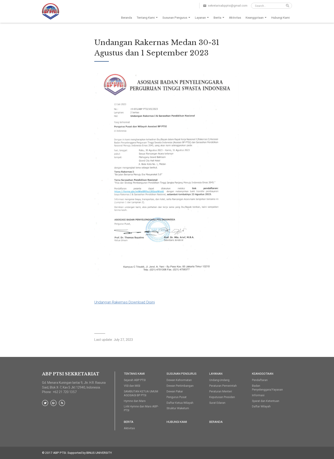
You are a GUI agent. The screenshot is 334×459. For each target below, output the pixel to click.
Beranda (126, 17)
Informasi (258, 395)
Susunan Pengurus (174, 17)
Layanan (200, 17)
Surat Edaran (217, 402)
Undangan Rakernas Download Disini (124, 302)
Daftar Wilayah (261, 406)
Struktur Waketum (178, 408)
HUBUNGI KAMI (177, 422)
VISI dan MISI (132, 385)
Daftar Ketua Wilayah (180, 402)
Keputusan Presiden (222, 397)
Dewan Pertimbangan (180, 385)
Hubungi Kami (280, 17)
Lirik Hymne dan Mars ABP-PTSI (141, 408)
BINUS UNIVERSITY (99, 452)
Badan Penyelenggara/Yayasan (267, 387)
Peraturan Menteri (220, 391)
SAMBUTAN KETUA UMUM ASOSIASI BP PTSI (141, 393)
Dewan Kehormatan (179, 380)
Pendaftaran (260, 380)
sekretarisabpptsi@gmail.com (227, 5)
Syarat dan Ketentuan (265, 401)
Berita (217, 17)
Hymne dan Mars (135, 401)
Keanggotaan (255, 17)
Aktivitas (235, 17)
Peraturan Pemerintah (223, 385)
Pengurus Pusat (177, 397)
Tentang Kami (146, 17)
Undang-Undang (219, 380)
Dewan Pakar (175, 391)
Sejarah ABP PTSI (135, 380)
